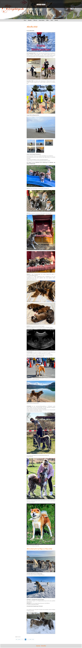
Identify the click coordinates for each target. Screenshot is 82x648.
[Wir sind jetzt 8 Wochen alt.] (41, 186)
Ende (33, 639)
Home (25, 20)
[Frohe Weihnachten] (41, 51)
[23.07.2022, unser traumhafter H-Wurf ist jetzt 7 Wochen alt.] (41, 211)
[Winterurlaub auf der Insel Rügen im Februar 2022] (41, 572)
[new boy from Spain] (41, 113)
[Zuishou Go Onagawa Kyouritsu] (41, 378)
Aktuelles (29, 20)
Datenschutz (43, 645)
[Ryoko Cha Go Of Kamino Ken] (41, 402)
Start (16, 639)
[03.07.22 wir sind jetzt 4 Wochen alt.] (41, 250)
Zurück (19, 639)
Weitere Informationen (38, 5)
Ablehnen (43, 4)
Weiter (30, 639)
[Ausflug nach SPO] (41, 138)
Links (52, 20)
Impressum (38, 645)
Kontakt (56, 20)
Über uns (35, 20)
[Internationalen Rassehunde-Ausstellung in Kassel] (34, 79)
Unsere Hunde (41, 20)
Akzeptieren (39, 4)
